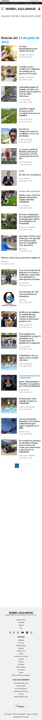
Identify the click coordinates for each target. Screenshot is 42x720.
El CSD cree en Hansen (30, 174)
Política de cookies (32, 714)
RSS (21, 628)
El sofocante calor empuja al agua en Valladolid (28, 401)
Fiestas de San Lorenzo (21, 656)
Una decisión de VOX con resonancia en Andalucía (29, 294)
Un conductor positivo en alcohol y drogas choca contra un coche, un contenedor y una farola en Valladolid (30, 446)
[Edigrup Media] (21, 706)
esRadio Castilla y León (21, 697)
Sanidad (21, 659)
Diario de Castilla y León (21, 683)
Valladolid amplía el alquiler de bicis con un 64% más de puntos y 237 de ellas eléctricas (30, 91)
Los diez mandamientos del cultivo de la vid (28, 48)
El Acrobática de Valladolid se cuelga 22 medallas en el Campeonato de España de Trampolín (30, 338)
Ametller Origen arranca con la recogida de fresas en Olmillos (29, 112)
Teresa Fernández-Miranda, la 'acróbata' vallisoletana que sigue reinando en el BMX (29, 423)
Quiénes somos (21, 620)
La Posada (21, 664)
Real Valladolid (27, 16)
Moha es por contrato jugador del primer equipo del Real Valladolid (29, 198)
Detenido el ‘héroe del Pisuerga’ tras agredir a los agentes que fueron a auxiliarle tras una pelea (29, 240)
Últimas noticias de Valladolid (21, 675)
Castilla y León (21, 651)
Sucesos (21, 662)
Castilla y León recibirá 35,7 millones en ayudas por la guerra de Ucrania (29, 70)
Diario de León (21, 686)
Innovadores (21, 670)
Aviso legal (7, 714)
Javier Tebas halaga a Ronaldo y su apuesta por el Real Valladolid (29, 383)
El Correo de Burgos (21, 688)
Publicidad (21, 622)
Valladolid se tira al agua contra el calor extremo (29, 357)
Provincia (16, 16)
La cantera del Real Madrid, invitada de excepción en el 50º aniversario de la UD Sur (29, 154)
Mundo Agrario (21, 667)
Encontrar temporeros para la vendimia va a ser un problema (29, 132)
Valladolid (5, 16)
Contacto (21, 625)
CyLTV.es (21, 694)
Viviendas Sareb (28, 3)
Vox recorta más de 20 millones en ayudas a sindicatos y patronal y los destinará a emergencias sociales (29, 275)
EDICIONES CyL (35, 1)
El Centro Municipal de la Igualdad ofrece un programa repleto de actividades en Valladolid (29, 219)
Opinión (21, 672)
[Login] (39, 8)
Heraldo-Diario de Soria (21, 691)
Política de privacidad (18, 714)
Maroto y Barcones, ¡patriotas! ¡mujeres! (20, 257)
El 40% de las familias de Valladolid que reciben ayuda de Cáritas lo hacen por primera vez (29, 317)
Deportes (21, 648)
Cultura (21, 653)
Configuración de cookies (21, 717)
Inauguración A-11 (15, 3)
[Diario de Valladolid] (21, 9)
